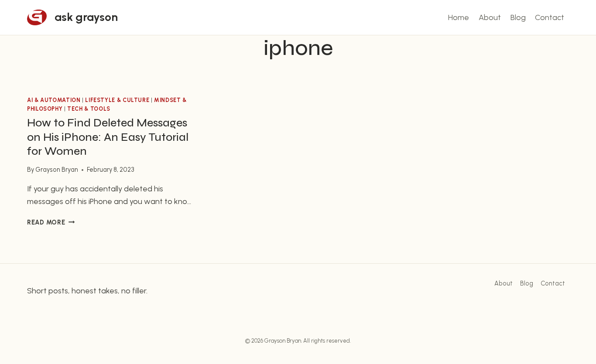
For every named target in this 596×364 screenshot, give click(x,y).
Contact (549, 17)
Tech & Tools (88, 108)
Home (458, 17)
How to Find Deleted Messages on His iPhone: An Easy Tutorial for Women (107, 137)
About (490, 17)
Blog (518, 17)
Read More (51, 222)
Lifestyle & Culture (117, 100)
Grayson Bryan (56, 169)
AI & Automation (53, 100)
